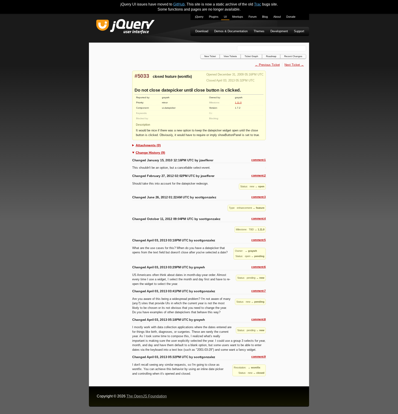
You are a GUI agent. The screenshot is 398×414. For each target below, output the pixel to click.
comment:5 (258, 240)
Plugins (213, 16)
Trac (257, 4)
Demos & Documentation (231, 31)
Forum (253, 16)
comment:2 (258, 175)
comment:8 (258, 319)
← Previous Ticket (267, 65)
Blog (265, 16)
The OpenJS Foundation (146, 396)
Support (299, 31)
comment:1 (258, 160)
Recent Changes (293, 56)
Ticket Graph (251, 56)
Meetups (237, 16)
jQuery (199, 16)
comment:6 (258, 267)
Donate (291, 16)
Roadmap (271, 56)
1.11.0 (238, 102)
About (277, 16)
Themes (259, 31)
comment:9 (258, 356)
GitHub (179, 4)
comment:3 (258, 197)
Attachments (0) (148, 145)
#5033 (142, 76)
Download (201, 31)
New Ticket (210, 56)
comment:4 (258, 218)
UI (225, 16)
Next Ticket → (294, 65)
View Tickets (230, 56)
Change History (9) (150, 152)
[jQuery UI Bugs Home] (125, 27)
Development (279, 31)
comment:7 (258, 290)
